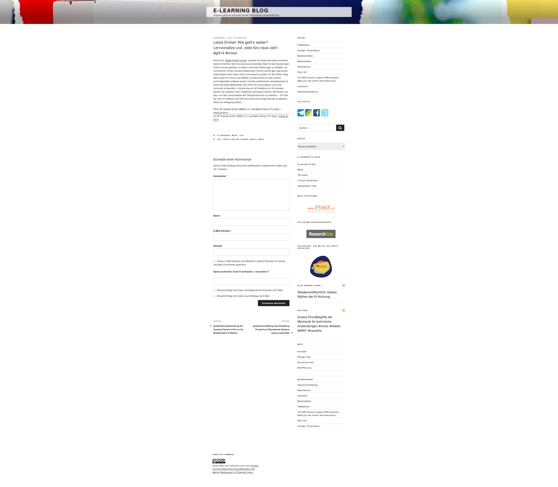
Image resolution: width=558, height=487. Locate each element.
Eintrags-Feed (304, 356)
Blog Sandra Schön (309, 285)
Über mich (302, 72)
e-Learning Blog (241, 10)
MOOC (235, 135)
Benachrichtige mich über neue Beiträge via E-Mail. (243, 296)
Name (217, 215)
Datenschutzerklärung (307, 91)
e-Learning (223, 135)
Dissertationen (304, 66)
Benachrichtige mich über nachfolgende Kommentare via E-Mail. (250, 290)
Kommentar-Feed (305, 362)
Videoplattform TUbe (306, 185)
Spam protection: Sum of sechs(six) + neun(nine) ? (241, 271)
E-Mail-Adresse (222, 230)
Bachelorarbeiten (305, 55)
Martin (242, 38)
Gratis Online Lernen (236, 60)
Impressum (302, 86)
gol (219, 139)
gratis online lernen (236, 139)
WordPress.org (304, 367)
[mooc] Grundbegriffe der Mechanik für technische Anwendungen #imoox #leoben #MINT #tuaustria (319, 323)
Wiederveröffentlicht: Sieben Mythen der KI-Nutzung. (317, 294)
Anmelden (302, 351)
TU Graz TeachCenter (307, 180)
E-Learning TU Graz (306, 164)
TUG (241, 135)
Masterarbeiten (304, 61)
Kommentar (220, 176)
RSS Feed (302, 310)
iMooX (300, 169)
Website (217, 245)
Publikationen (303, 44)
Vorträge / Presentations (308, 50)
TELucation (302, 174)
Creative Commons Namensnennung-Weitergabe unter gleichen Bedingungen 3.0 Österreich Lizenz (235, 469)
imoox (253, 139)
